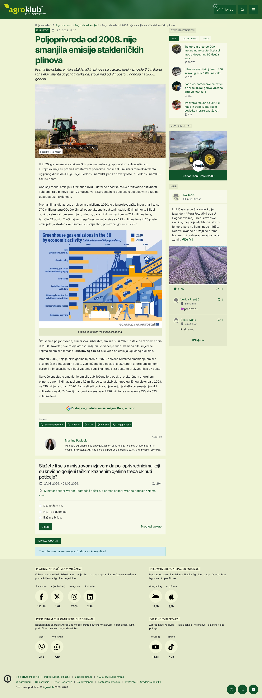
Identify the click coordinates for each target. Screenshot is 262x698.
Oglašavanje (42, 682)
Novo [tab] (205, 38)
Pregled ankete (151, 526)
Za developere (85, 682)
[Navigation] (253, 9)
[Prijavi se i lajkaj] (231, 689)
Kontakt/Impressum (109, 682)
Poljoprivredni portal (28, 676)
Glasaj (45, 526)
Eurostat (75, 424)
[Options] (220, 196)
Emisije (105, 424)
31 (221, 288)
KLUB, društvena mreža (110, 676)
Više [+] (187, 239)
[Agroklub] (25, 9)
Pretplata (130, 682)
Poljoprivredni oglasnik (57, 676)
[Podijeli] (242, 689)
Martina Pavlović (76, 440)
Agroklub (48, 687)
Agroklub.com (64, 25)
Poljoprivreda (123, 424)
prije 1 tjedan (194, 199)
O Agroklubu (23, 682)
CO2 (90, 424)
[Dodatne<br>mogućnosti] (253, 689)
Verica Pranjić (189, 299)
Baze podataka (84, 676)
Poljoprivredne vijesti (87, 25)
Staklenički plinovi (53, 424)
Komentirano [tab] (189, 38)
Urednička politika (150, 682)
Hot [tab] (174, 38)
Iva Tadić (188, 195)
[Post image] (198, 265)
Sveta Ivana (188, 320)
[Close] (242, 9)
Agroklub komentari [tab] (48, 541)
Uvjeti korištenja (63, 682)
